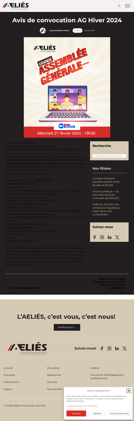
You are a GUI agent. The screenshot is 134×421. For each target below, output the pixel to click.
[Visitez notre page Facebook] (94, 237)
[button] (128, 390)
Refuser (97, 413)
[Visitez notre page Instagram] (102, 237)
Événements (11, 382)
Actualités (53, 367)
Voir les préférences (119, 413)
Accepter (76, 413)
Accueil (8, 367)
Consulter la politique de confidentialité (81, 406)
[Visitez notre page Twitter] (117, 237)
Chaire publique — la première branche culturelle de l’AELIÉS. (106, 195)
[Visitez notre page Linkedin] (110, 237)
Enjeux (8, 389)
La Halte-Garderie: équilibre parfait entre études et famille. (106, 182)
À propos (9, 374)
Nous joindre (55, 389)
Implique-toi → (67, 327)
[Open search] (119, 6)
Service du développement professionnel (107, 376)
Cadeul (95, 367)
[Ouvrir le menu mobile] (128, 6)
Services (52, 382)
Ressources (54, 374)
